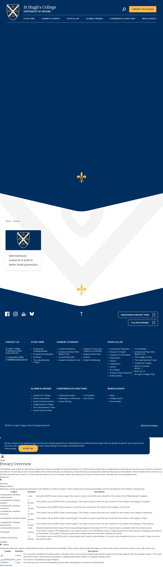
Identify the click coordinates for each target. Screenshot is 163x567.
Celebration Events (67, 395)
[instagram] (15, 315)
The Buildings (141, 349)
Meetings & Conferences (69, 398)
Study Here (29, 18)
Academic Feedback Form (69, 360)
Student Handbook (67, 349)
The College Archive (143, 357)
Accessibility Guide (67, 357)
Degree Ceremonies (92, 354)
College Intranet (140, 322)
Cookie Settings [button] (10, 448)
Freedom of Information (120, 355)
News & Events (149, 18)
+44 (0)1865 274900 (16, 357)
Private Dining (65, 401)
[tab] (124, 9)
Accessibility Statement (120, 349)
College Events (116, 398)
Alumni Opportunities (42, 410)
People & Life (73, 18)
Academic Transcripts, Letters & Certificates (92, 350)
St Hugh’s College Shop (145, 374)
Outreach (37, 357)
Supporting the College (43, 404)
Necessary (4, 483)
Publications (115, 364)
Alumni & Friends (94, 18)
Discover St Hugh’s (118, 352)
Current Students (51, 18)
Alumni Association (41, 398)
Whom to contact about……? (142, 367)
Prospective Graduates (43, 354)
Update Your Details (42, 395)
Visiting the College (143, 363)
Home (8, 221)
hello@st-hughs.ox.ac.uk (17, 359)
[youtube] (23, 315)
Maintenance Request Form (135, 315)
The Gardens (89, 395)
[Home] (13, 19)
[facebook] (7, 315)
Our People (115, 370)
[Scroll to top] (81, 314)
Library (113, 367)
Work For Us (140, 371)
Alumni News (115, 401)
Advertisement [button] (6, 565)
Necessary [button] (4, 477)
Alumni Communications (43, 401)
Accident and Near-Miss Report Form (69, 353)
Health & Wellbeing (91, 360)
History (113, 361)
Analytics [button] (3, 542)
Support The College (142, 9)
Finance (86, 357)
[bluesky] (32, 315)
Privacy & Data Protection (121, 373)
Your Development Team (44, 407)
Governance (115, 358)
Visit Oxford (88, 398)
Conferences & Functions (122, 18)
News (112, 395)
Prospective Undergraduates (40, 350)
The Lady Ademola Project (41, 361)
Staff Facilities (116, 376)
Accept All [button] (28, 448)
